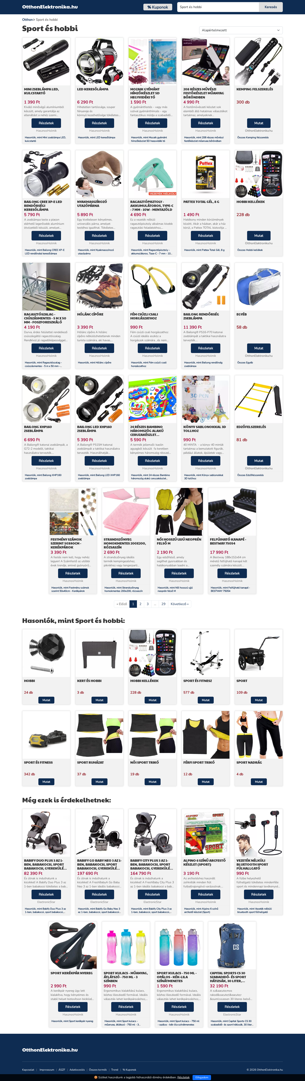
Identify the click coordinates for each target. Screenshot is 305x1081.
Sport (242, 680)
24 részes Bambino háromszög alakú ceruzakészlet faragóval (146, 432)
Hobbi (29, 680)
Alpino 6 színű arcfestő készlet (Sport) (204, 862)
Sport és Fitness (38, 762)
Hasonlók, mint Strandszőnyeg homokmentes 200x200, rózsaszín (124, 589)
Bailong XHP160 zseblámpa (38, 428)
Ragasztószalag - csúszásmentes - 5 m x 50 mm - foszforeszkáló (45, 318)
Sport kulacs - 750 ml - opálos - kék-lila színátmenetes (177, 977)
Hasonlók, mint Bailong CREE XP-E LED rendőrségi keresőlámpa (45, 251)
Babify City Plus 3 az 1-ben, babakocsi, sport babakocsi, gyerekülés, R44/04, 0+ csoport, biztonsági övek (151, 868)
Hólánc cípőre (90, 314)
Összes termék (98, 1070)
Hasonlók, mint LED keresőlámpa (96, 137)
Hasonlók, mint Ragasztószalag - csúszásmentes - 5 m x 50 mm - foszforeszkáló (43, 366)
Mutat (258, 123)
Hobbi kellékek (251, 201)
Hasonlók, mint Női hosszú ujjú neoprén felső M (175, 589)
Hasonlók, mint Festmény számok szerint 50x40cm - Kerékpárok (70, 589)
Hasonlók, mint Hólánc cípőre (94, 362)
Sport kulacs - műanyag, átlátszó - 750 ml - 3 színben (126, 977)
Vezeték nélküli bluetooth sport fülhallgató (252, 864)
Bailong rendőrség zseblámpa (201, 316)
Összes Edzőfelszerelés (250, 475)
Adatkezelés (77, 1070)
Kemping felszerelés (255, 89)
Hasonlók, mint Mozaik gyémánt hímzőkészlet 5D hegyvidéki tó (149, 139)
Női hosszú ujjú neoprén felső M (179, 541)
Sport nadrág (249, 762)
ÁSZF (62, 1070)
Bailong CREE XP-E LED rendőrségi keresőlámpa (43, 205)
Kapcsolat (28, 1070)
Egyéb (242, 314)
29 (163, 604)
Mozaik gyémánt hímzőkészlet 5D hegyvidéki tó (145, 93)
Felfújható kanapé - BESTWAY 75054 (228, 541)
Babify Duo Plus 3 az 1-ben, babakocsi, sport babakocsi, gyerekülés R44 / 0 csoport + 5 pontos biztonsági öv (45, 868)
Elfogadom (201, 1077)
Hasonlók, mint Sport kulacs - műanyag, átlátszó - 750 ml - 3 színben (122, 1024)
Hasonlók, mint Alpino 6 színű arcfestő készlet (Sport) (201, 910)
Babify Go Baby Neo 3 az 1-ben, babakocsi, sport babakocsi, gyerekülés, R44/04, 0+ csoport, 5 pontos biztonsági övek (99, 868)
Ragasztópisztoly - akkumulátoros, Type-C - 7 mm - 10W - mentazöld (151, 205)
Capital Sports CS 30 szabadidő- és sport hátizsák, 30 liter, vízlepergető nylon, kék (232, 979)
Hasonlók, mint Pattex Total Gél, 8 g (204, 250)
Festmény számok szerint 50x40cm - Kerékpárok (66, 543)
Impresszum (47, 1070)
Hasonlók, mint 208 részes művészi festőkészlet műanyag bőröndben (204, 139)
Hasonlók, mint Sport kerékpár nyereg (72, 1021)
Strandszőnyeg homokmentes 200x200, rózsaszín (125, 543)
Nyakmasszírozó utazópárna (92, 203)
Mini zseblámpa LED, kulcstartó (41, 91)
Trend (114, 1070)
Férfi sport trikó (199, 762)
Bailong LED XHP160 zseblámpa (94, 428)
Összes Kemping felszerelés (253, 137)
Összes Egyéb (245, 362)
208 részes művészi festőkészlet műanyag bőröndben (203, 93)
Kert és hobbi (89, 680)
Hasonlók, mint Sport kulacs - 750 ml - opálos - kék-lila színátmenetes (178, 1022)
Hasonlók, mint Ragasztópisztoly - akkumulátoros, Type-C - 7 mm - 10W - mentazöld (152, 253)
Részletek (46, 123)
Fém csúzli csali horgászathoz (144, 316)
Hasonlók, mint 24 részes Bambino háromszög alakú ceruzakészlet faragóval (150, 478)
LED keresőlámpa (92, 89)
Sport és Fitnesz (197, 680)
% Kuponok (129, 1070)
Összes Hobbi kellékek (250, 250)
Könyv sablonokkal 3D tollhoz (204, 428)
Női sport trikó (144, 762)
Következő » (180, 604)
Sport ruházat (90, 762)
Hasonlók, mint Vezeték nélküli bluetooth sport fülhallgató (254, 910)
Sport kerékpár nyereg (72, 973)
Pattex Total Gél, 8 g (201, 201)
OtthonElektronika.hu (50, 6)
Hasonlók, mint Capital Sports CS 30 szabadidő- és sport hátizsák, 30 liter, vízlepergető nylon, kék (231, 1024)
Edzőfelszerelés (251, 426)
